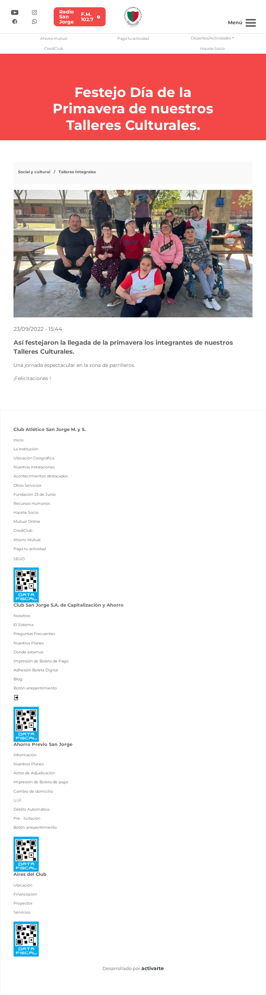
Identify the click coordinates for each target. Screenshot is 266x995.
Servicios (22, 912)
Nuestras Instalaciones (34, 467)
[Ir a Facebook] (15, 21)
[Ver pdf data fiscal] (26, 584)
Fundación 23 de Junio (35, 494)
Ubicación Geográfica (34, 458)
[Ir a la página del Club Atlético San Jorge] (133, 16)
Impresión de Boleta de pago (41, 782)
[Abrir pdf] (26, 723)
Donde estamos (28, 652)
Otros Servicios (27, 485)
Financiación (25, 894)
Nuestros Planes (29, 643)
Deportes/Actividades (211, 38)
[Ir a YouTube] (15, 12)
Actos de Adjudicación (34, 773)
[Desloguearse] (16, 697)
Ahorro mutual (53, 38)
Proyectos (23, 903)
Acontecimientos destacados (41, 476)
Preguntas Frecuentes (34, 633)
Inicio (19, 440)
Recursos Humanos (32, 503)
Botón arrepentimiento (35, 688)
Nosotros (22, 615)
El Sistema (23, 624)
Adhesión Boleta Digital (36, 670)
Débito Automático (32, 809)
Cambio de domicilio (33, 791)
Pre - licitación (27, 818)
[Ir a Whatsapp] (34, 21)
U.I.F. (18, 800)
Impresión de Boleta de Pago (41, 661)
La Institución (26, 449)
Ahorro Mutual (27, 539)
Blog (18, 679)
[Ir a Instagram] (34, 12)
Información (25, 754)
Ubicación (23, 885)
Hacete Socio (212, 48)
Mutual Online (27, 521)
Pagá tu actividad (133, 38)
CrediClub (53, 48)
